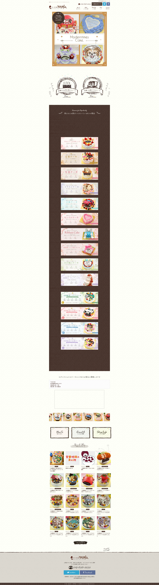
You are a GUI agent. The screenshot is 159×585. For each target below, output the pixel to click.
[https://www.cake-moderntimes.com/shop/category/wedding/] (79, 279)
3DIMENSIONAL (105, 466)
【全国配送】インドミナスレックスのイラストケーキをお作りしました (103, 512)
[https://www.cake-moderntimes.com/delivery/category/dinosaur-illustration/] (79, 298)
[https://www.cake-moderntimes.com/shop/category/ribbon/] (79, 234)
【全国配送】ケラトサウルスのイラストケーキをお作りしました (103, 535)
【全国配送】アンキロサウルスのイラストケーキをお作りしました (72, 535)
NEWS (72, 466)
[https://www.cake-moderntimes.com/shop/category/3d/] (79, 204)
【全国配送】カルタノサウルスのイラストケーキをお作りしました (56, 535)
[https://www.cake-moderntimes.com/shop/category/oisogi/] (79, 143)
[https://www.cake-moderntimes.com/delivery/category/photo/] (79, 328)
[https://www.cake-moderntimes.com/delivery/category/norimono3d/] (79, 313)
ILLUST (56, 466)
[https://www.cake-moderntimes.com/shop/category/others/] (79, 264)
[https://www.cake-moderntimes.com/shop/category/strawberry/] (79, 158)
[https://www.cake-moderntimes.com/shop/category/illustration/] (79, 189)
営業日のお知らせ (69, 468)
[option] (79, 39)
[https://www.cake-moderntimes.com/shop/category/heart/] (79, 249)
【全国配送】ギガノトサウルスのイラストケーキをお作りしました (87, 535)
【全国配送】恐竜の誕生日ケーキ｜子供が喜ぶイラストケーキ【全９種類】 (56, 470)
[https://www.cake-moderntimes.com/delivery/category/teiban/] (79, 343)
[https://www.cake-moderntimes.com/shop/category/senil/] (79, 219)
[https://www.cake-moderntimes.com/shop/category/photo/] (79, 173)
